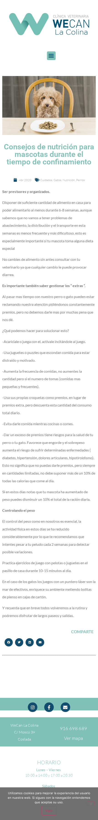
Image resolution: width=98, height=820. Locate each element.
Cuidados (46, 180)
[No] (91, 804)
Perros (80, 180)
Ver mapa (73, 738)
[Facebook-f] (49, 707)
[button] (51, 55)
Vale (49, 810)
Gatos (57, 180)
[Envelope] (65, 707)
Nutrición (69, 180)
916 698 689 (73, 728)
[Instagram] (32, 707)
